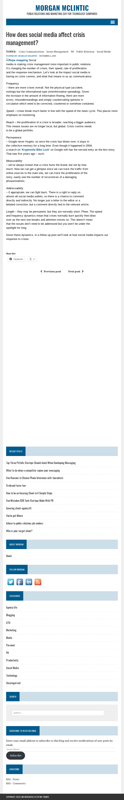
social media (104, 51)
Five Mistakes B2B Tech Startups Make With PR (29, 501)
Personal (10, 645)
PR (72, 51)
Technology (11, 675)
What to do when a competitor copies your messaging (33, 470)
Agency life (11, 607)
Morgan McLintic (27, 56)
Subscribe (15, 755)
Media (9, 638)
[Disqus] (62, 320)
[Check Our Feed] (37, 584)
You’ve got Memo (14, 516)
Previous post (52, 271)
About (9, 556)
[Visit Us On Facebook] (19, 584)
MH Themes (44, 796)
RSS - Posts (12, 779)
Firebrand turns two (16, 485)
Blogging (10, 615)
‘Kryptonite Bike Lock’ (35, 149)
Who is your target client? (19, 531)
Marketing (11, 630)
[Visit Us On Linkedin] (28, 584)
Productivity (12, 660)
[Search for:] (58, 712)
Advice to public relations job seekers (24, 523)
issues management (57, 51)
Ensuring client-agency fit (18, 508)
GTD (8, 623)
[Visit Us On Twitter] (10, 584)
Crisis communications (31, 51)
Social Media (12, 668)
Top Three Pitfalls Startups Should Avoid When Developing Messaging (41, 463)
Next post (74, 271)
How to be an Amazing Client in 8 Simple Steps (29, 493)
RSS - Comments (16, 783)
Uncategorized (13, 683)
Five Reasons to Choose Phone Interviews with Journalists (34, 478)
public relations (85, 51)
